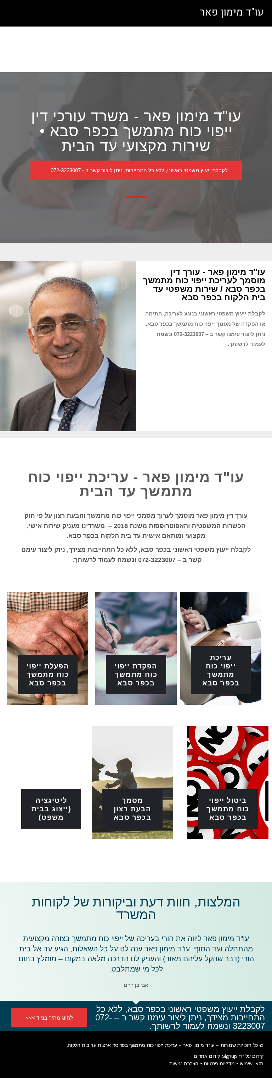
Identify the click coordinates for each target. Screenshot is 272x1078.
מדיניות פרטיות (219, 1063)
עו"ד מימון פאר (231, 12)
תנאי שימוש (252, 1063)
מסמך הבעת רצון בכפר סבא (132, 808)
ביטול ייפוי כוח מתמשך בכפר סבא (227, 808)
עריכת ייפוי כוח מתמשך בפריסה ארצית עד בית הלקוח (122, 1045)
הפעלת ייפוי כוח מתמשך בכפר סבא (48, 674)
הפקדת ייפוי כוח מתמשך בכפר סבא (135, 674)
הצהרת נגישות (183, 1063)
